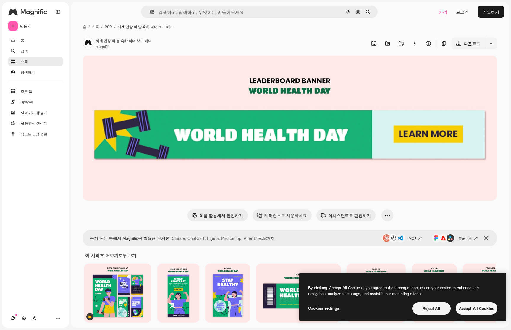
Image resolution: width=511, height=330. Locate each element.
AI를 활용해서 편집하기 (221, 215)
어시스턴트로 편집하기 (349, 215)
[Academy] (23, 318)
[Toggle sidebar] (58, 12)
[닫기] (486, 238)
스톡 (95, 26)
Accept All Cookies (476, 308)
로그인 (462, 12)
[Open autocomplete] (149, 12)
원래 (116, 67)
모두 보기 (127, 255)
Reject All (431, 308)
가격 (443, 12)
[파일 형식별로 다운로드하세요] (491, 43)
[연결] (13, 318)
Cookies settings (323, 308)
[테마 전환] (34, 318)
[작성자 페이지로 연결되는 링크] (88, 43)
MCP (413, 238)
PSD (108, 26)
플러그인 (465, 238)
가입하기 (491, 12)
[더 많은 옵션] (415, 43)
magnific (102, 46)
